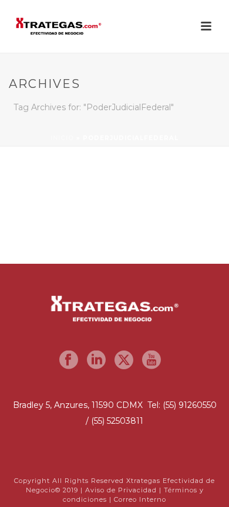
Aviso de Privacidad (121, 490)
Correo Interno (140, 499)
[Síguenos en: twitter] (123, 360)
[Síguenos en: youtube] (151, 360)
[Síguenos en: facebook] (68, 360)
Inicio (62, 138)
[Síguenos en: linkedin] (96, 360)
